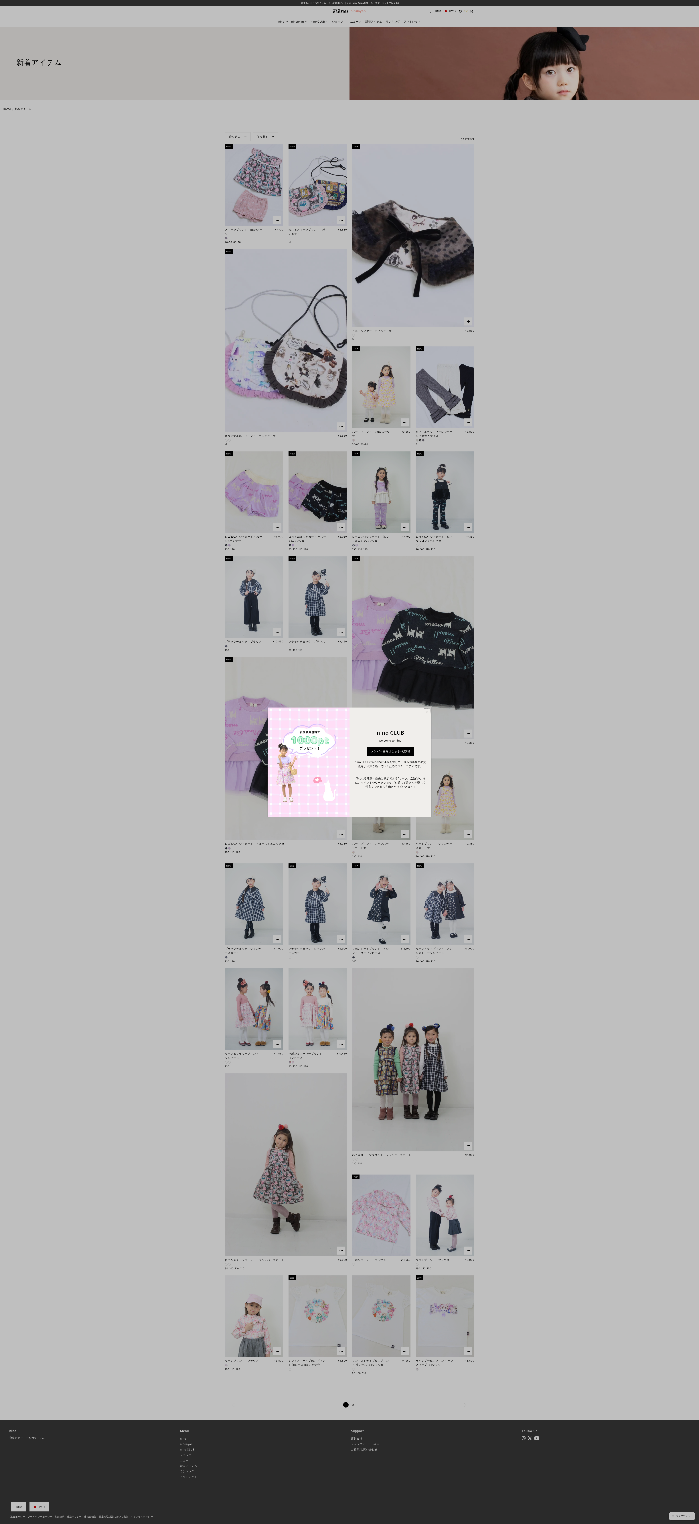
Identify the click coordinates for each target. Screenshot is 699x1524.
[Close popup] (427, 711)
